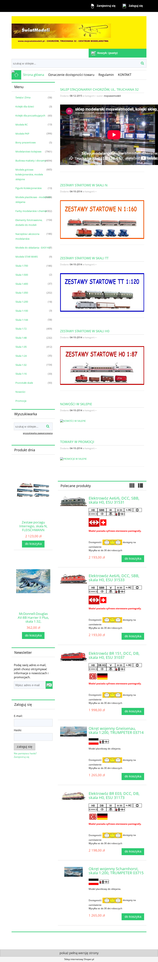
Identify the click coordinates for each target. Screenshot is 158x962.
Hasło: (18, 730)
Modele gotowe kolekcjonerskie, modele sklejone (29, 174)
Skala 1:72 (21, 328)
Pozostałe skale (24, 382)
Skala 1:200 (21, 301)
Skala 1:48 (21, 337)
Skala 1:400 (21, 284)
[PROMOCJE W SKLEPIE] (73, 458)
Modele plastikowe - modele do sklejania (33, 199)
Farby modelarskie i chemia (31, 211)
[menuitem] (33, 75)
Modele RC (21, 124)
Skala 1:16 (21, 373)
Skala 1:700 (21, 265)
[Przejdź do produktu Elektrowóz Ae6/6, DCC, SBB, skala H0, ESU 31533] (73, 579)
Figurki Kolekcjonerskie (28, 188)
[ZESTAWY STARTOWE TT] (102, 292)
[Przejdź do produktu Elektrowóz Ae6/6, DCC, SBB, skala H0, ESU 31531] (73, 501)
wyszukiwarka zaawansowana (38, 433)
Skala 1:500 (21, 274)
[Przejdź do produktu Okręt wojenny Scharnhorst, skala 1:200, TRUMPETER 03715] (73, 872)
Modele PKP (22, 133)
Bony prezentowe (25, 142)
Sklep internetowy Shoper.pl (79, 959)
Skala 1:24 (21, 356)
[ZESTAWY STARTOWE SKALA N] (102, 219)
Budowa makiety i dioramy (30, 160)
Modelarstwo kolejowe (28, 151)
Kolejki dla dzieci (24, 106)
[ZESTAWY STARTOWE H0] (102, 365)
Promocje (20, 401)
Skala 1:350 (21, 292)
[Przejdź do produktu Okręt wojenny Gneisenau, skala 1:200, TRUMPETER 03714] (73, 731)
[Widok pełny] (140, 485)
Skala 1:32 (21, 365)
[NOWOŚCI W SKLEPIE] (73, 420)
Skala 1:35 (21, 346)
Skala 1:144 (21, 320)
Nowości (20, 392)
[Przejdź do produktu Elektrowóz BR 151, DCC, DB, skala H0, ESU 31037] (73, 656)
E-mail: (18, 716)
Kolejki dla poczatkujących (30, 115)
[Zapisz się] (49, 685)
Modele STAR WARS (26, 256)
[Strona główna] (79, 31)
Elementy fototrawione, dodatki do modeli (28, 222)
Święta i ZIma (22, 97)
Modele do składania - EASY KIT (33, 247)
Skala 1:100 (21, 310)
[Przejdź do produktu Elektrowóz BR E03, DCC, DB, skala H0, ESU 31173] (73, 796)
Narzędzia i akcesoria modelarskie (27, 236)
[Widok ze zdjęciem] (131, 485)
